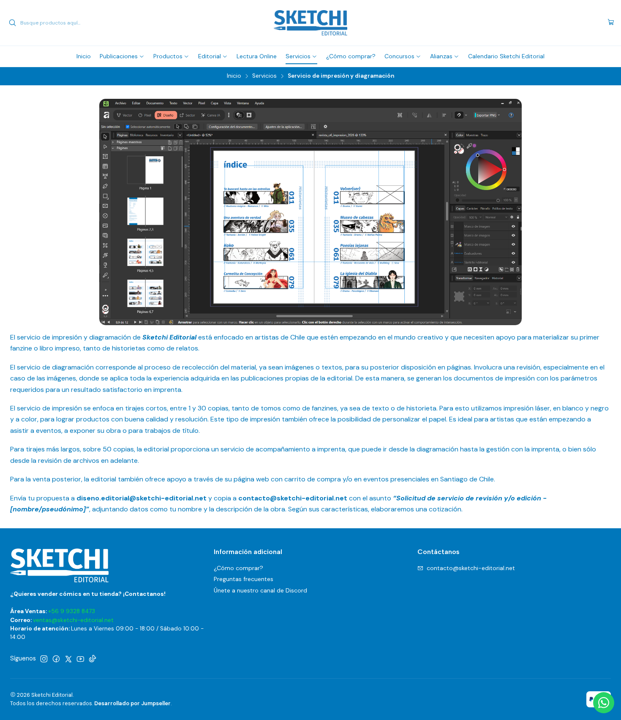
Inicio (234, 76)
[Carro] (611, 22)
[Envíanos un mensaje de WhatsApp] (603, 702)
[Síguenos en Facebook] (56, 659)
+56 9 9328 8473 (71, 611)
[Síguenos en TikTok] (92, 659)
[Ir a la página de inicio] (311, 22)
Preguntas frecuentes (243, 579)
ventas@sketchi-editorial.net (73, 620)
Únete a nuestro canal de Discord (260, 590)
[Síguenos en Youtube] (80, 659)
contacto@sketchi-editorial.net (471, 568)
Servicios (264, 76)
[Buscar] (12, 22)
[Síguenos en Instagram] (44, 659)
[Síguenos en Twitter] (68, 659)
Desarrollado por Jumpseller (132, 703)
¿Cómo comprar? (238, 568)
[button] (122, 56)
